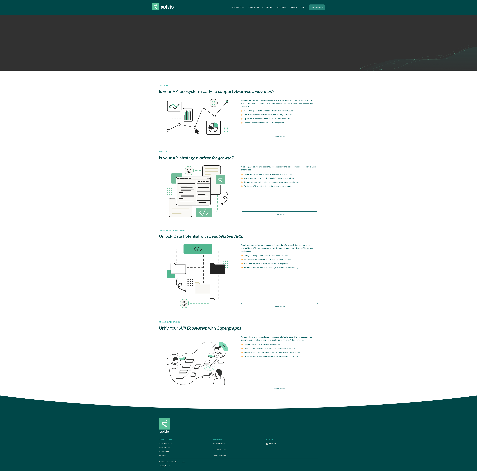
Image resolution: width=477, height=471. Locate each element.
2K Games (163, 455)
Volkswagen (164, 451)
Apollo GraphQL (219, 444)
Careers (293, 7)
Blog (303, 7)
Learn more (279, 136)
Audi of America (165, 444)
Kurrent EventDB (219, 455)
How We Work (237, 7)
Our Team (281, 7)
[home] (165, 7)
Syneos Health (164, 448)
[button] (255, 7)
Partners (269, 7)
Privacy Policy (164, 466)
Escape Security (219, 450)
